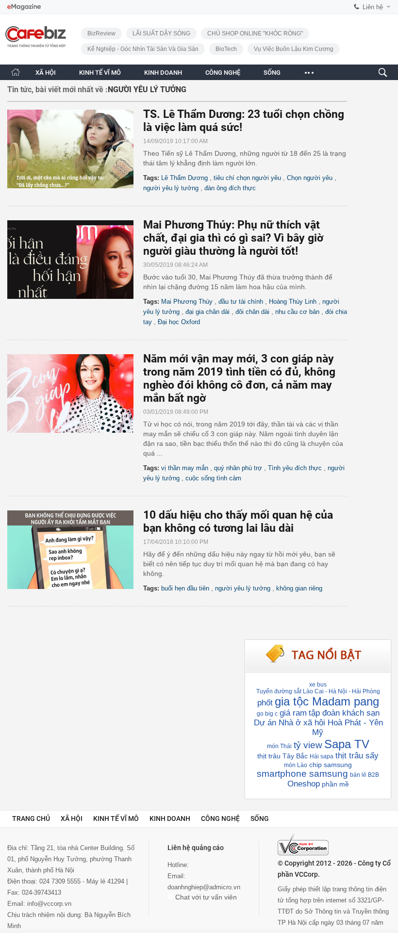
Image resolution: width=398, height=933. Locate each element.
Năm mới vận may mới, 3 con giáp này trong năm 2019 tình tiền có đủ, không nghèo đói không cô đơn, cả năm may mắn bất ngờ (239, 378)
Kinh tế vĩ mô (116, 818)
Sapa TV (346, 744)
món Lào (295, 765)
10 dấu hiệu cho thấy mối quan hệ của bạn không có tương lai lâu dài (238, 521)
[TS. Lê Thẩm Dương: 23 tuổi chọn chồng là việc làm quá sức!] (75, 149)
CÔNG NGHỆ (222, 72)
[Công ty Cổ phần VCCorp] (303, 844)
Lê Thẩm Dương (184, 177)
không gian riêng (299, 588)
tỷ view (308, 745)
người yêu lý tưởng (171, 188)
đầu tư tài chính (240, 301)
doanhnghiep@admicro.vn (203, 887)
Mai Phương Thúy (187, 301)
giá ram (293, 713)
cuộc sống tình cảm (213, 478)
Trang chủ (31, 818)
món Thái (279, 746)
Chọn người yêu (309, 177)
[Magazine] (24, 7)
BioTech (226, 49)
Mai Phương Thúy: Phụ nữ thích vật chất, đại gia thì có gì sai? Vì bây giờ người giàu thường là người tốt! (233, 238)
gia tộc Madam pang (327, 701)
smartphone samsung (302, 774)
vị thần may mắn (184, 468)
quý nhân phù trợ (238, 468)
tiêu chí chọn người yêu (247, 177)
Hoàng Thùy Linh (292, 301)
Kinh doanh (169, 818)
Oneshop (303, 783)
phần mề (335, 784)
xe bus (318, 684)
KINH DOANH (163, 72)
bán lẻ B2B (364, 774)
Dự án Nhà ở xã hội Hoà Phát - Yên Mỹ (318, 727)
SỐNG (272, 72)
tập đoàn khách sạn (344, 713)
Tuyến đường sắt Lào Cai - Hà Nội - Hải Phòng (318, 691)
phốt (265, 702)
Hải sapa (321, 756)
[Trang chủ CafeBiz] (15, 72)
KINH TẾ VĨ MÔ (100, 72)
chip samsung (330, 765)
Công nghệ (220, 818)
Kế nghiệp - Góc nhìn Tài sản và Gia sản (143, 49)
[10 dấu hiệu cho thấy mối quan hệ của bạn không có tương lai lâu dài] (75, 549)
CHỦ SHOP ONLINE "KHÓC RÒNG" (255, 33)
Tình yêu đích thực (295, 468)
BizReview (101, 33)
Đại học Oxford (179, 322)
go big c (267, 713)
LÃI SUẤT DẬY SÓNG (161, 33)
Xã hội (72, 818)
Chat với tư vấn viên (205, 897)
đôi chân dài (252, 311)
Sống (259, 818)
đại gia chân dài (207, 311)
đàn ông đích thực (230, 188)
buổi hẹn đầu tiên (185, 588)
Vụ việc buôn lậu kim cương (293, 49)
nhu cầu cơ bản (297, 311)
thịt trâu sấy (357, 755)
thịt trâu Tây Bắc (282, 756)
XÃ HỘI (45, 72)
